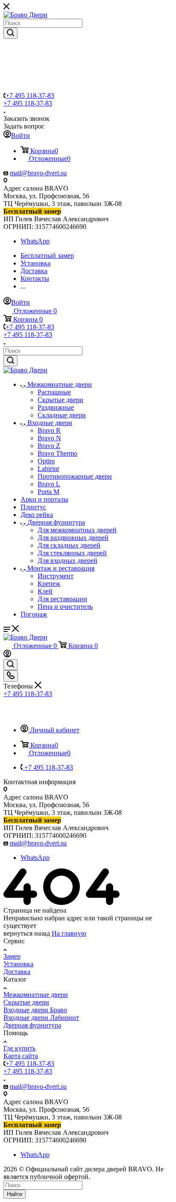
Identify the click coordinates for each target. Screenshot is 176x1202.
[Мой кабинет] (7, 655)
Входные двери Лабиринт (41, 1017)
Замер (12, 956)
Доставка (16, 971)
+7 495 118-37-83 (30, 95)
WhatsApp (35, 241)
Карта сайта (20, 1055)
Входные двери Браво (35, 1010)
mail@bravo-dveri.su (38, 173)
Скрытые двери (26, 1002)
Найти (14, 1194)
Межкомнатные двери (35, 994)
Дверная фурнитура (32, 1025)
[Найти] (10, 33)
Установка (18, 964)
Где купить (19, 1048)
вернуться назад (26, 933)
